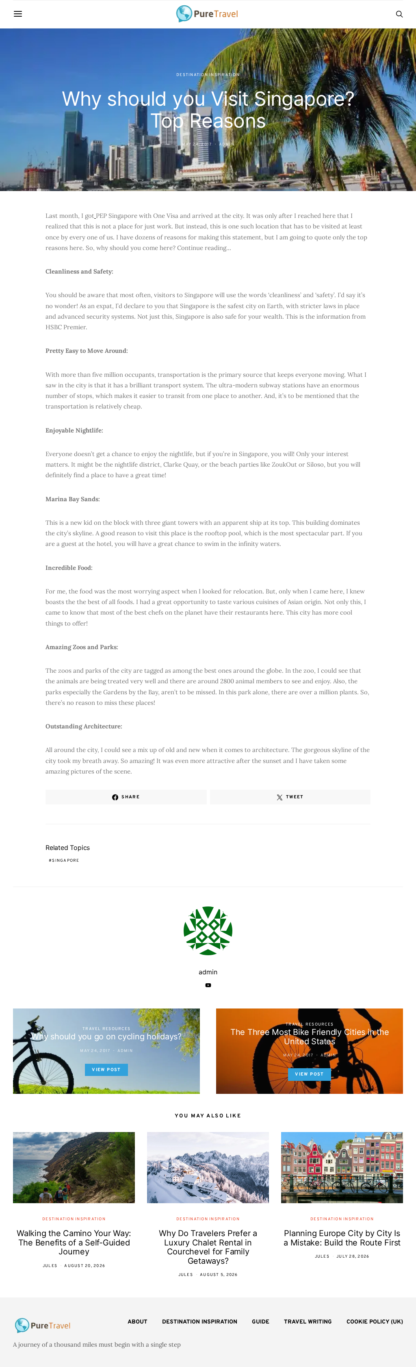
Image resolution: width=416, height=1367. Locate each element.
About (137, 1322)
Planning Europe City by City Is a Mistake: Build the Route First (342, 1237)
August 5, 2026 (219, 1275)
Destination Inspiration (208, 75)
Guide (260, 1322)
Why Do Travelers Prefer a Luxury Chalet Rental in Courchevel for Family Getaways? (208, 1247)
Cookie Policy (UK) (375, 1322)
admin (226, 144)
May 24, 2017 (197, 144)
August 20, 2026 (84, 1266)
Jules (50, 1266)
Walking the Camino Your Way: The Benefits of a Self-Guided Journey (74, 1242)
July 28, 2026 (352, 1256)
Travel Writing (308, 1322)
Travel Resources (106, 1029)
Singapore (65, 860)
